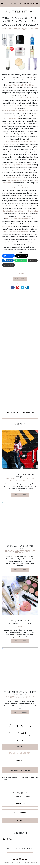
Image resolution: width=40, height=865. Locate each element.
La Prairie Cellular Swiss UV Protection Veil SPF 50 (20, 98)
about (20, 726)
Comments (20, 273)
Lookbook (24, 479)
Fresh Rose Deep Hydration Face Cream (17, 165)
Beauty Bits (19, 28)
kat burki (16, 551)
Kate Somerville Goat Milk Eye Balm (17, 219)
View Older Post (28, 412)
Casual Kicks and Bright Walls (20, 475)
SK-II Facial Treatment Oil (12, 177)
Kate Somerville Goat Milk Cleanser (16, 231)
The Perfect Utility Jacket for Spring (20, 693)
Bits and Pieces (12, 479)
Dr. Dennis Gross (23, 550)
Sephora (18, 625)
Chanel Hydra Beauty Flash (14, 188)
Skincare (30, 551)
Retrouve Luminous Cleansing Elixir (15, 111)
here (21, 77)
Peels (23, 551)
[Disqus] (20, 321)
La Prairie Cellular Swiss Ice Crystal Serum (20, 85)
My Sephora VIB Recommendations (20, 622)
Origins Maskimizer (12, 118)
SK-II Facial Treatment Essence (17, 180)
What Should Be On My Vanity (26, 29)
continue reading (20, 495)
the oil (14, 87)
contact (20, 733)
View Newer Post (12, 412)
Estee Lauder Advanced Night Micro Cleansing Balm (20, 211)
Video (25, 625)
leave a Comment (20, 278)
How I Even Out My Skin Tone (20, 547)
